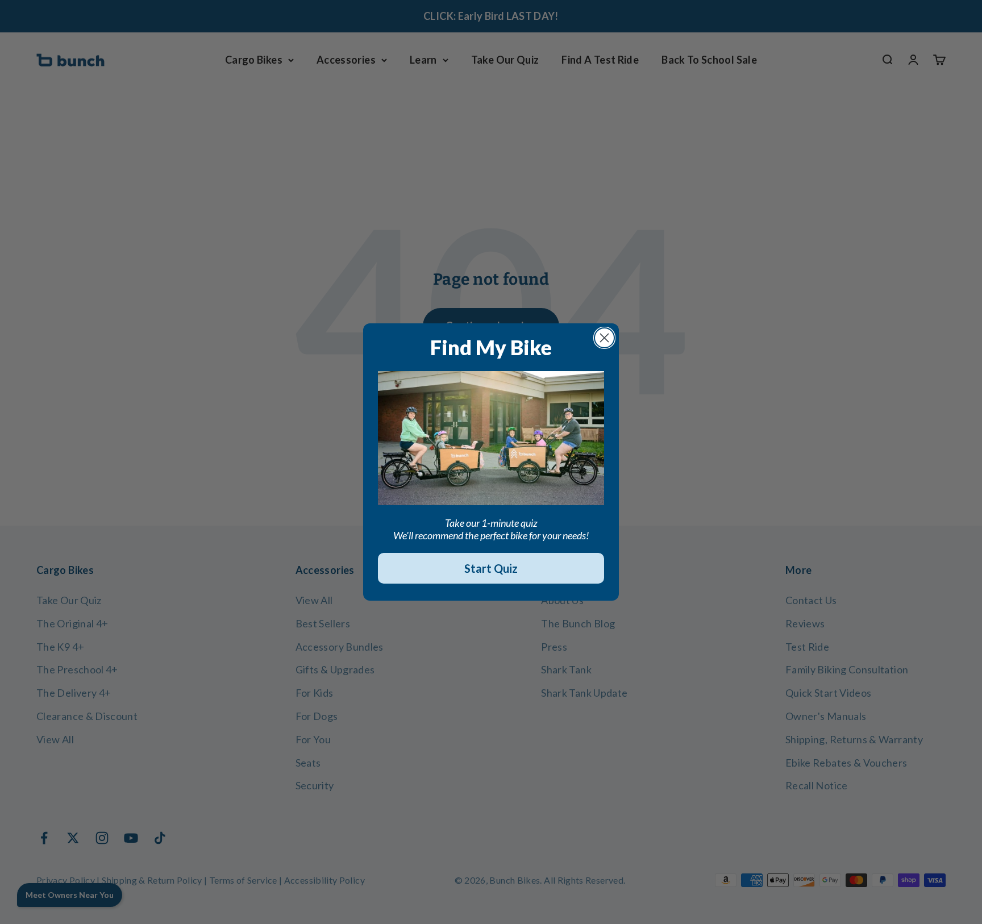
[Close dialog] (604, 338)
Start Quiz (491, 568)
